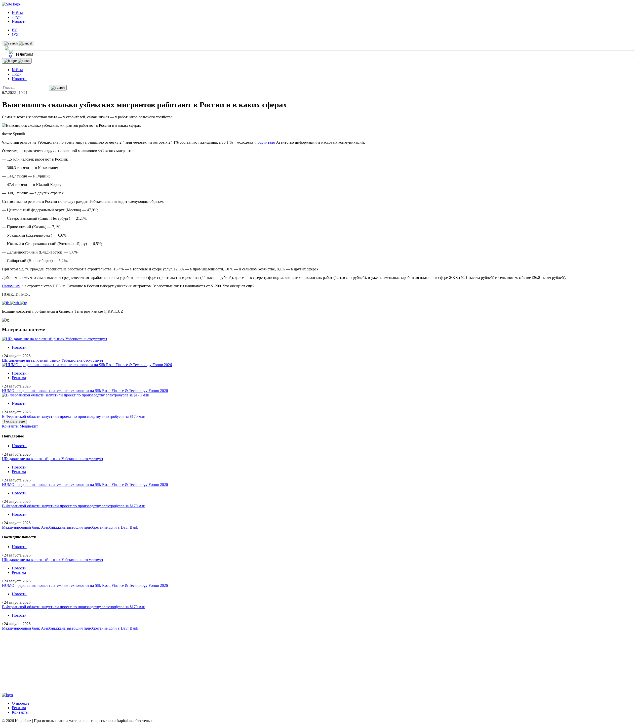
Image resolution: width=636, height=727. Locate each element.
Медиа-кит (29, 426)
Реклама (19, 378)
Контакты (10, 426)
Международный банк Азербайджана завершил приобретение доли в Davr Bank (70, 527)
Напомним (11, 286)
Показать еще (14, 421)
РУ (14, 30)
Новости (19, 21)
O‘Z (15, 34)
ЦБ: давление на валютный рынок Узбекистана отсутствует (52, 360)
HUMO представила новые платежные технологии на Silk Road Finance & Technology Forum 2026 (85, 390)
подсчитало (265, 142)
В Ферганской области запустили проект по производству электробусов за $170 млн (73, 416)
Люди (17, 17)
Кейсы (17, 12)
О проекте (20, 703)
